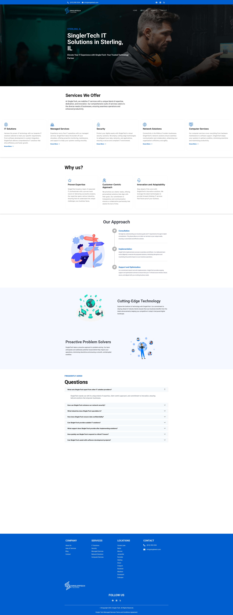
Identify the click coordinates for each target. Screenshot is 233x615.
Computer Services (97, 557)
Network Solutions (97, 554)
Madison (120, 571)
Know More (8, 146)
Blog (67, 551)
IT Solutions (95, 545)
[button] (116, 389)
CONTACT (164, 10)
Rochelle (120, 557)
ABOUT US (144, 10)
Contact (68, 554)
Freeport (120, 566)
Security (94, 548)
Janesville (120, 554)
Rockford (120, 569)
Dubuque (120, 577)
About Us (68, 545)
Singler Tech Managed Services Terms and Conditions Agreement (116, 612)
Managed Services (97, 551)
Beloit (119, 548)
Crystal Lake (121, 545)
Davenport (120, 574)
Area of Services (71, 548)
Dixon (119, 563)
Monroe (119, 551)
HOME (135, 10)
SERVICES (154, 10)
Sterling (119, 560)
